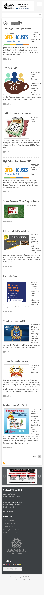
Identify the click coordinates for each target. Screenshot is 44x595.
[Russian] (18, 565)
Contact (31, 580)
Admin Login (8, 511)
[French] (9, 565)
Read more (9, 59)
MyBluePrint (9, 527)
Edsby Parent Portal (12, 530)
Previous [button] (4, 476)
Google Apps (9, 521)
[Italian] (13, 565)
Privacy (25, 580)
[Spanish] (20, 565)
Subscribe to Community (4, 463)
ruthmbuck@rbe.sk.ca (16, 502)
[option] (22, 476)
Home (12, 580)
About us (18, 580)
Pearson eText (10, 524)
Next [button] (39, 476)
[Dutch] (6, 565)
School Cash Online (12, 533)
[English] (4, 565)
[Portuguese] (15, 565)
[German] (11, 565)
